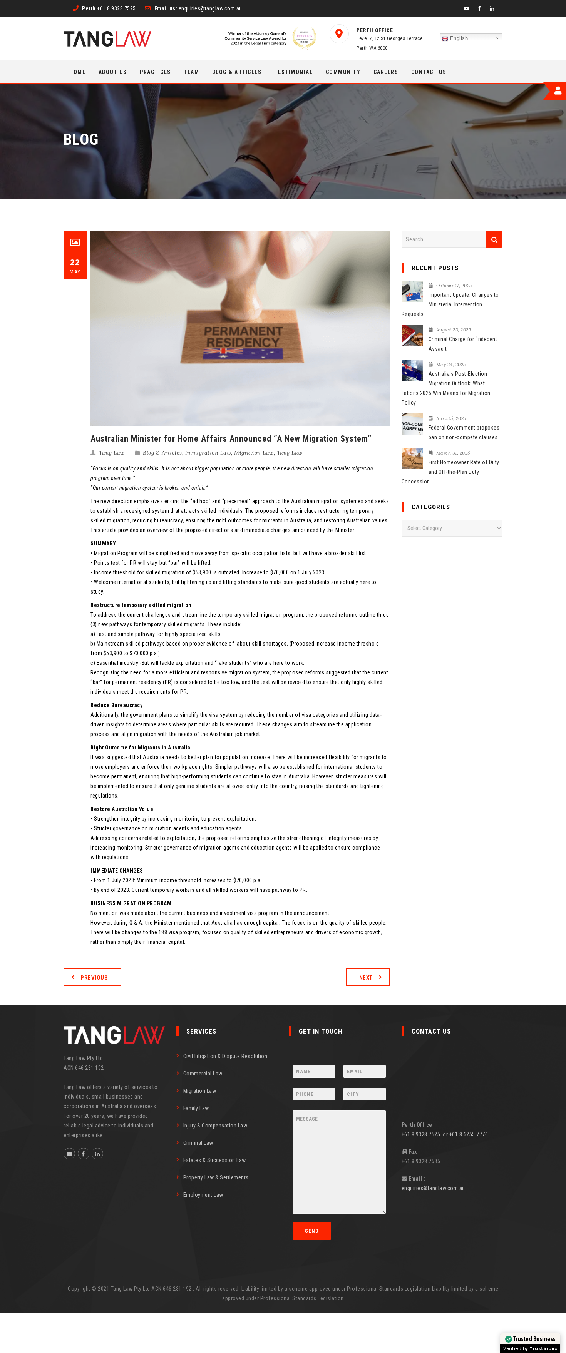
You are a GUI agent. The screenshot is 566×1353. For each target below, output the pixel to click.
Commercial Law (203, 1073)
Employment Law (203, 1195)
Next (366, 977)
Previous (94, 977)
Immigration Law (208, 452)
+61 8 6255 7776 (468, 1134)
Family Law (196, 1108)
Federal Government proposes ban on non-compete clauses (464, 432)
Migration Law (254, 452)
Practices (155, 72)
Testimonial (294, 72)
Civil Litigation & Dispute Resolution (225, 1056)
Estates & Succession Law (214, 1160)
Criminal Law (198, 1143)
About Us (113, 72)
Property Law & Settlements (216, 1177)
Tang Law (112, 452)
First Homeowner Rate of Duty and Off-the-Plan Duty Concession (450, 472)
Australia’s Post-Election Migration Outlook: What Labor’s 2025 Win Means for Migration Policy (446, 388)
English (458, 38)
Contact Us (429, 72)
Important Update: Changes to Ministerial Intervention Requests (450, 304)
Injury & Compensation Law (215, 1125)
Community (343, 72)
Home (77, 72)
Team (191, 72)
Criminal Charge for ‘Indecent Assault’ (463, 344)
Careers (386, 72)
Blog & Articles (237, 72)
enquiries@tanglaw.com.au (433, 1188)
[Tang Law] (107, 39)
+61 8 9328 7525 (422, 1134)
